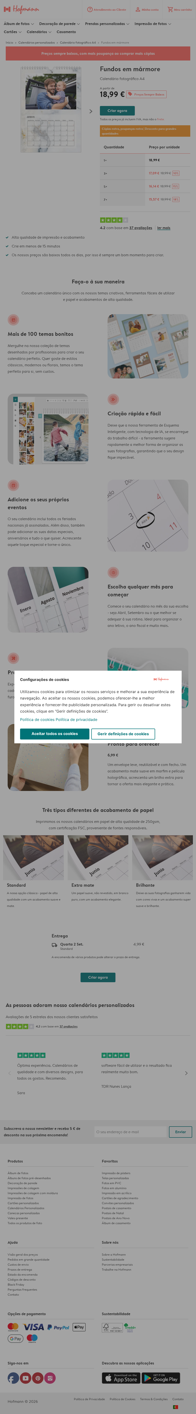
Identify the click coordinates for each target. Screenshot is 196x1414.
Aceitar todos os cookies (55, 733)
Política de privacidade (76, 719)
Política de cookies (37, 719)
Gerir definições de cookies (123, 733)
